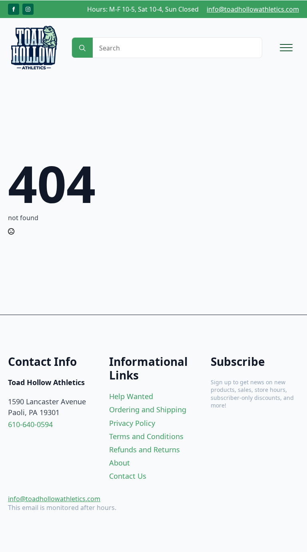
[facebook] (13, 9)
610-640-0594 (30, 424)
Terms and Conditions (146, 436)
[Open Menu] (286, 48)
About (119, 463)
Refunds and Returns (144, 449)
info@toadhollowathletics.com (253, 9)
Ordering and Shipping (147, 409)
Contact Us (127, 476)
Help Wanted (131, 396)
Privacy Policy (132, 423)
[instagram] (28, 9)
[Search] (82, 48)
